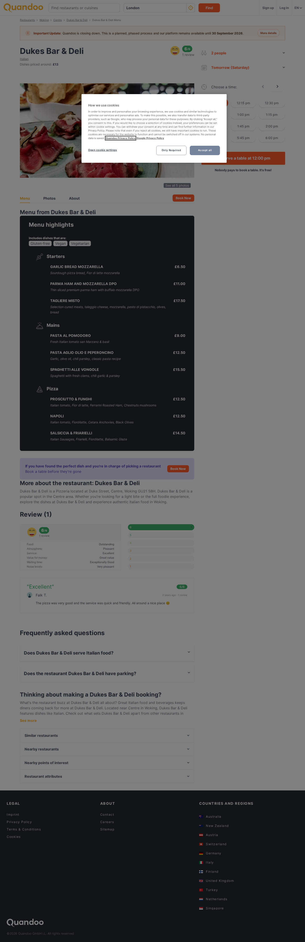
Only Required (171, 150)
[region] (154, 128)
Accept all (205, 150)
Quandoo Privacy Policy (121, 138)
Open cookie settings (102, 150)
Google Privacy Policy (150, 138)
